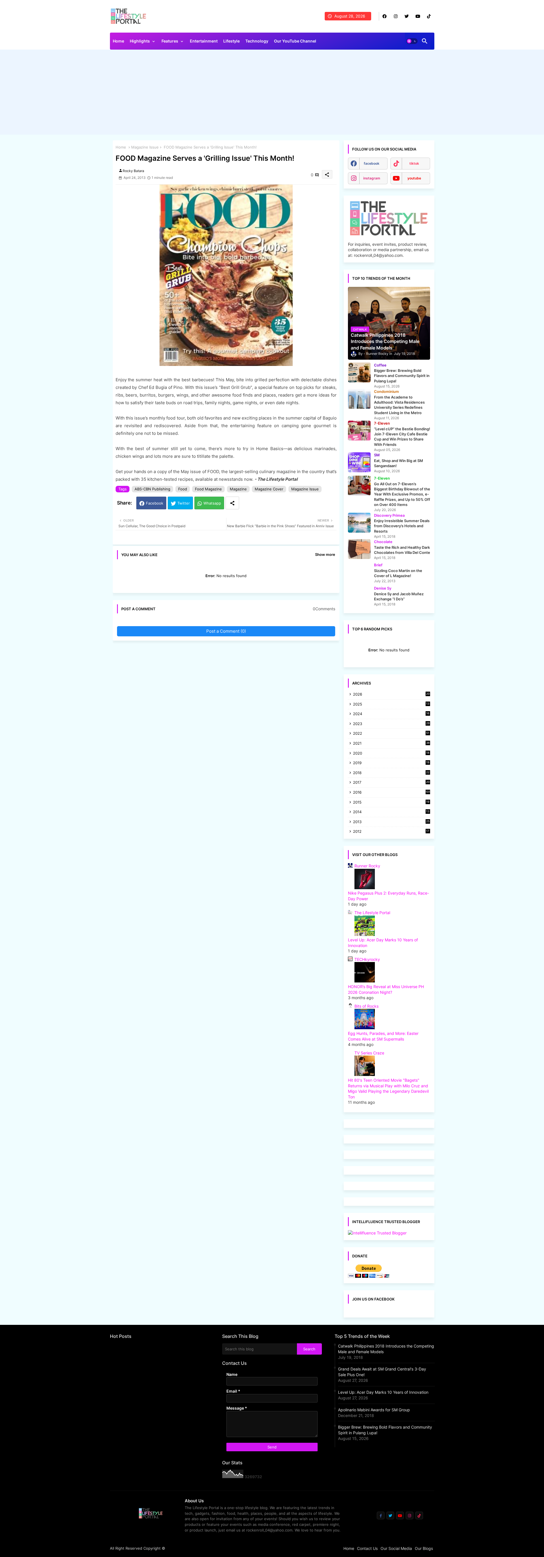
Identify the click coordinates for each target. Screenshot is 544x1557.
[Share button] (232, 503)
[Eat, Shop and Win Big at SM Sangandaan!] (359, 462)
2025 (391, 704)
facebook (371, 163)
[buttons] (384, 16)
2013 (391, 822)
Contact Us (367, 1548)
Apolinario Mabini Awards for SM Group (374, 1409)
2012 (391, 831)
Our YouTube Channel (295, 41)
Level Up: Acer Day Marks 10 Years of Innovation (383, 1392)
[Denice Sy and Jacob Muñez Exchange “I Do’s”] (359, 595)
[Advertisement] (272, 93)
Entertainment (204, 41)
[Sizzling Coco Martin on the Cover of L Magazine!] (359, 572)
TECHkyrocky (367, 959)
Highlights (140, 41)
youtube (414, 178)
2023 (391, 724)
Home (118, 41)
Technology (256, 41)
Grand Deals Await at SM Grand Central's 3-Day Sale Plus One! (382, 1372)
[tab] (118, 42)
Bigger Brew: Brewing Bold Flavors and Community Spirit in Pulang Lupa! (385, 1430)
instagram (371, 178)
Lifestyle (231, 41)
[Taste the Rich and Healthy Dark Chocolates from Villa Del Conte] (359, 549)
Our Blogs (424, 1548)
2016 (391, 792)
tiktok (414, 163)
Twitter (183, 503)
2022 (391, 733)
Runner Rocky (367, 865)
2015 (391, 802)
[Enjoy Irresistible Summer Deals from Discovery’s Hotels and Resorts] (359, 523)
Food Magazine (208, 489)
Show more (325, 554)
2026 (391, 694)
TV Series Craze (369, 1052)
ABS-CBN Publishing (152, 489)
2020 (391, 753)
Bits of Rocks (366, 1006)
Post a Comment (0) (226, 631)
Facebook (154, 503)
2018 (391, 773)
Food (182, 489)
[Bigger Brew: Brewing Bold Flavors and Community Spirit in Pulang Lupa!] (359, 372)
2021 (391, 743)
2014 (391, 812)
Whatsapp (212, 503)
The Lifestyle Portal (372, 912)
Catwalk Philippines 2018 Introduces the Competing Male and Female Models (386, 1349)
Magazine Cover (269, 489)
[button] (412, 41)
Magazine (238, 489)
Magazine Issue (145, 147)
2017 (391, 782)
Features (170, 41)
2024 (391, 714)
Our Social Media (396, 1548)
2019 (391, 763)
